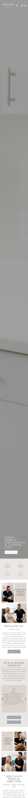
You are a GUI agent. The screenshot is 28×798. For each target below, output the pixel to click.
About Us (14, 651)
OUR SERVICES (11, 552)
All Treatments (14, 722)
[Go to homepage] (7, 5)
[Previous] (2, 699)
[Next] (25, 699)
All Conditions (14, 717)
